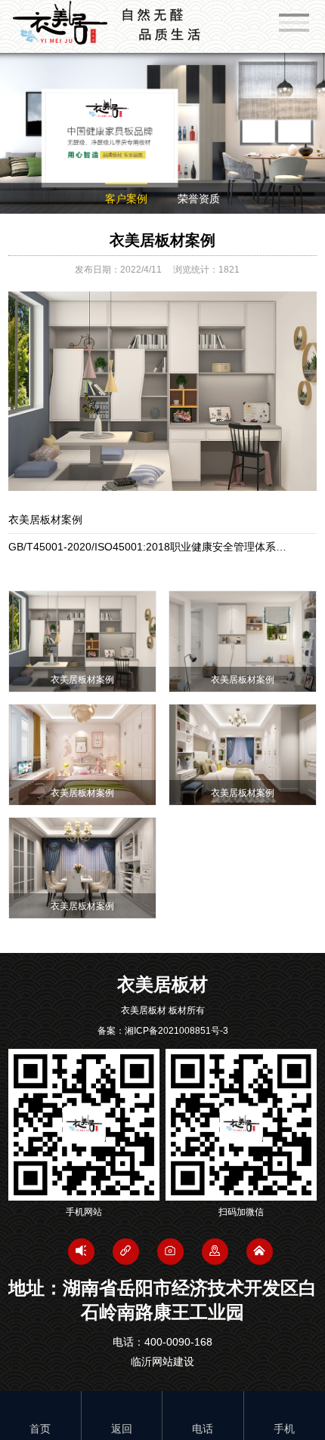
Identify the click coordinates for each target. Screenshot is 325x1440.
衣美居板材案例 (162, 240)
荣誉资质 (199, 199)
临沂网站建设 (162, 1361)
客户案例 (126, 199)
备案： (163, 1030)
